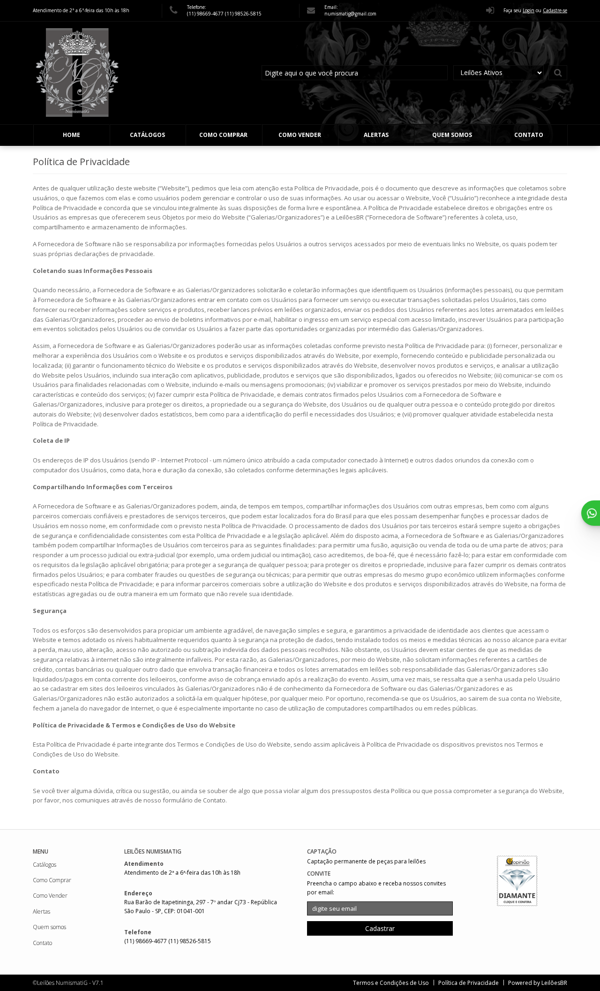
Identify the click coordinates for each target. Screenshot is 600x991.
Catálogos (147, 135)
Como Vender (299, 135)
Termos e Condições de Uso (391, 983)
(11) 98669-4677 (206, 13)
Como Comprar (223, 135)
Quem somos (452, 135)
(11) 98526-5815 (243, 13)
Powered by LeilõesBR (537, 983)
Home (71, 135)
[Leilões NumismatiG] (77, 72)
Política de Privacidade (468, 983)
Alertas (376, 135)
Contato (528, 135)
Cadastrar (380, 928)
